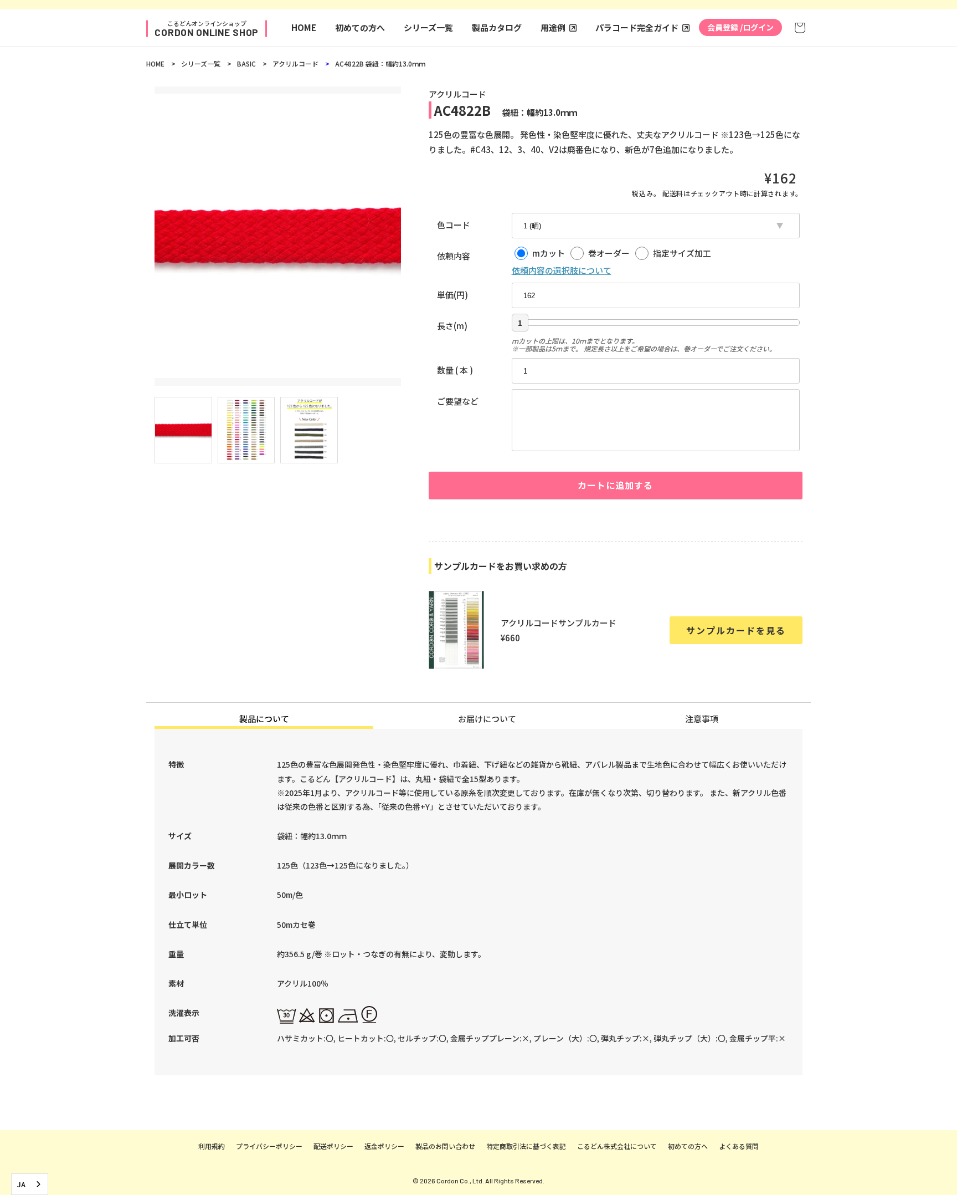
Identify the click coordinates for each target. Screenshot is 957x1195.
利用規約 (211, 1146)
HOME (303, 27)
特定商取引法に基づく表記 (526, 1146)
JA (21, 1184)
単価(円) (452, 294)
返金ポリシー (384, 1146)
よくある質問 (739, 1146)
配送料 (672, 193)
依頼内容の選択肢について (561, 270)
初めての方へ (360, 27)
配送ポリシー (333, 1146)
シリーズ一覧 (428, 27)
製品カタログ (497, 27)
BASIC (246, 63)
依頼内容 (453, 256)
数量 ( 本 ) (455, 370)
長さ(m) (452, 325)
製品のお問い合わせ (445, 1146)
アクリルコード (295, 63)
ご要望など (457, 401)
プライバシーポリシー (269, 1146)
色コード (453, 225)
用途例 (553, 27)
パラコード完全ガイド (636, 27)
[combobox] (29, 1184)
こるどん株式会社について (617, 1146)
